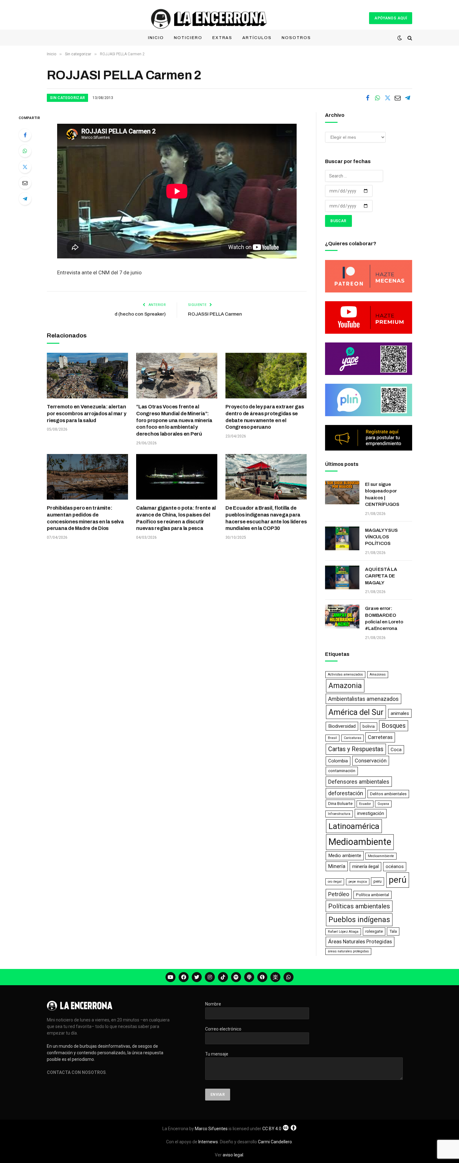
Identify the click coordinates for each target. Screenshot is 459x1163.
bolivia (369, 726)
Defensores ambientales (358, 781)
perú (398, 880)
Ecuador (365, 804)
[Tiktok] (223, 977)
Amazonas (378, 674)
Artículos (257, 38)
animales (400, 713)
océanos (395, 866)
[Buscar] (409, 38)
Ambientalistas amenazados (363, 699)
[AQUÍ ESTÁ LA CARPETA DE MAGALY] (342, 577)
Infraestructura (339, 814)
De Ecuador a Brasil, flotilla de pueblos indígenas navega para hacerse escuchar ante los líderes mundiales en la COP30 (266, 518)
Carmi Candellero (275, 1141)
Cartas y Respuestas (355, 749)
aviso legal (233, 1154)
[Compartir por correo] (397, 98)
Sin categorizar (67, 98)
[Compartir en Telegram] (407, 98)
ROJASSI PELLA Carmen (215, 314)
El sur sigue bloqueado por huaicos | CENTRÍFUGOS (382, 494)
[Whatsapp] (289, 977)
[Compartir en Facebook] (367, 98)
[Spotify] (236, 977)
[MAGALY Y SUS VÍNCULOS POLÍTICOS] (342, 538)
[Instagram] (210, 977)
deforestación (345, 793)
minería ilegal (365, 866)
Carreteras (380, 737)
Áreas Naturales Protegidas (360, 941)
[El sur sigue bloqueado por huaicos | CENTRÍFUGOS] (342, 492)
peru (377, 881)
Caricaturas (352, 738)
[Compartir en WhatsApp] (377, 98)
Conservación (371, 760)
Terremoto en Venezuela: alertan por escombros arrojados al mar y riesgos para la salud (86, 413)
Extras (222, 38)
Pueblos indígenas (359, 919)
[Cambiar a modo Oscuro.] (399, 37)
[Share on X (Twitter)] (387, 98)
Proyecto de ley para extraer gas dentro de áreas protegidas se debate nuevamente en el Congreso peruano (264, 417)
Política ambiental (372, 894)
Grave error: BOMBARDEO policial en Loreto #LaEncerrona (384, 618)
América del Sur (355, 712)
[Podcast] (249, 977)
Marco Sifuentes (211, 1128)
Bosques (394, 725)
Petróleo (338, 894)
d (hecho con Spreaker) (140, 314)
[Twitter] (25, 167)
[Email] (25, 183)
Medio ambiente (344, 855)
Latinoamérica (353, 826)
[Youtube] (170, 977)
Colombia (338, 761)
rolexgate (374, 931)
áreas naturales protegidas (348, 951)
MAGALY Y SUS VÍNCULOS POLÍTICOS (381, 537)
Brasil (332, 738)
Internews (208, 1141)
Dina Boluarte (340, 803)
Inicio (156, 38)
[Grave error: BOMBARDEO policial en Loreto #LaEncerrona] (342, 616)
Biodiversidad (342, 726)
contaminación (341, 770)
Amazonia (345, 685)
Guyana (383, 804)
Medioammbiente (381, 856)
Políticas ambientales (359, 906)
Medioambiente (359, 841)
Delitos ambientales (388, 793)
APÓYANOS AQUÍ (390, 18)
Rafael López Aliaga (343, 932)
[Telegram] (25, 198)
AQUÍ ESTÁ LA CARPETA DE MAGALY (381, 576)
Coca (396, 749)
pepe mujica (357, 882)
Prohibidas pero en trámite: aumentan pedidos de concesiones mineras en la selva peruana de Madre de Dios (85, 518)
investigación (370, 813)
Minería (336, 866)
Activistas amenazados (345, 674)
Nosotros (296, 38)
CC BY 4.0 (271, 1128)
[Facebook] (25, 135)
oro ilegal (335, 882)
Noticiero (188, 38)
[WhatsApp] (25, 151)
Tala (393, 931)
